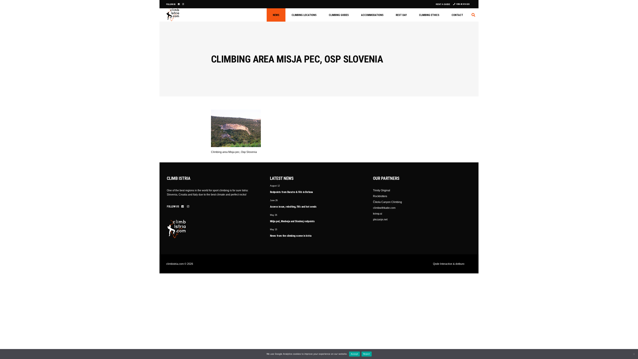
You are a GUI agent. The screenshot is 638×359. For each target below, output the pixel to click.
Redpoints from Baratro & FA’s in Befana (291, 192)
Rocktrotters (380, 196)
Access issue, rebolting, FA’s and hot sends (293, 206)
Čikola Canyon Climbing (387, 202)
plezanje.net (380, 219)
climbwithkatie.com (384, 207)
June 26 (274, 200)
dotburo (459, 263)
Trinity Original (381, 190)
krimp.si (377, 213)
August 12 (275, 185)
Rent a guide (443, 4)
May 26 (273, 215)
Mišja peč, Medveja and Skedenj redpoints (292, 221)
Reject (366, 354)
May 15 (273, 229)
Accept (354, 354)
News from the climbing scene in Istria (291, 235)
